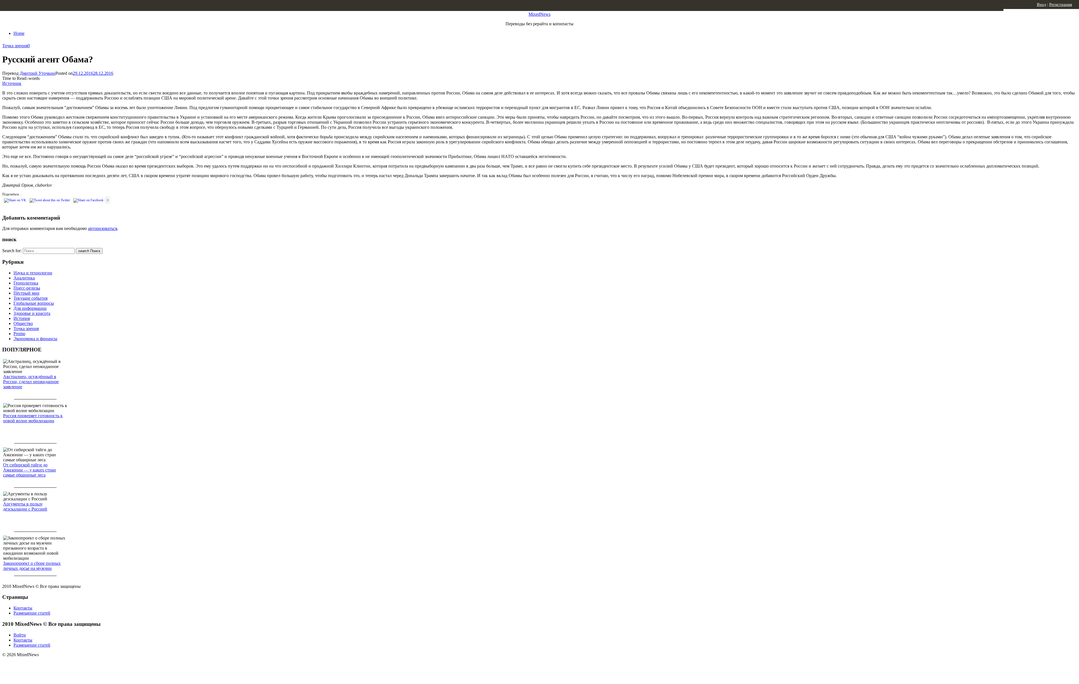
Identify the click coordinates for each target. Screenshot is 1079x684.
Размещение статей (31, 613)
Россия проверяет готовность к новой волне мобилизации (33, 418)
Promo (19, 333)
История (21, 318)
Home (18, 33)
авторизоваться (102, 228)
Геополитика (25, 283)
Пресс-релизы (26, 288)
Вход (1041, 4)
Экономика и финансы (35, 338)
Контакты (22, 608)
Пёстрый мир (26, 293)
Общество (23, 323)
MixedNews (539, 14)
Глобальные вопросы (33, 303)
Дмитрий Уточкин (37, 73)
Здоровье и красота (31, 313)
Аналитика (24, 278)
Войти (19, 635)
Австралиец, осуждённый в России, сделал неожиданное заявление (31, 381)
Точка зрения (15, 45)
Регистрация (1060, 4)
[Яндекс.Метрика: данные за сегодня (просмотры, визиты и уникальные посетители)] (46, 664)
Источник (11, 83)
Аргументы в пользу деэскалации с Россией (25, 506)
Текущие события (30, 298)
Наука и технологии (32, 272)
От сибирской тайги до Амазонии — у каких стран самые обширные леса (29, 469)
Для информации (30, 308)
